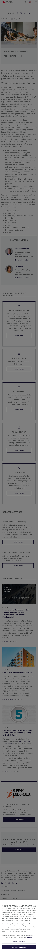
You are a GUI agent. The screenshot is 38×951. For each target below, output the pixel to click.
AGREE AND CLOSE (19, 947)
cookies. (29, 937)
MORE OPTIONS (19, 941)
